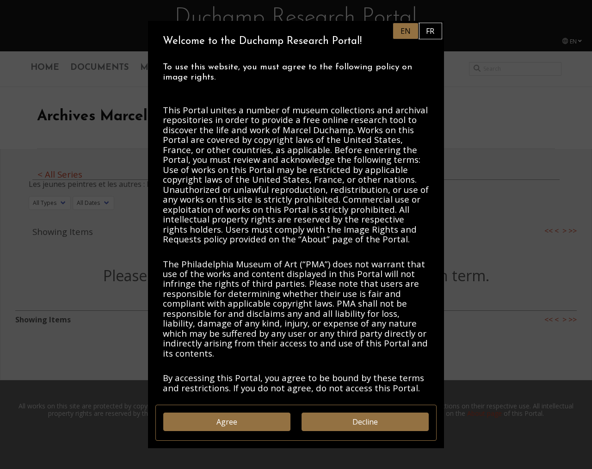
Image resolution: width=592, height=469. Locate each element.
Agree (226, 422)
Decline (365, 422)
